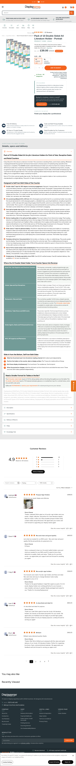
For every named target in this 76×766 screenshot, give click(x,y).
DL (14, 258)
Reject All (67, 762)
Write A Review (38, 472)
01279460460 (15, 385)
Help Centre (43, 716)
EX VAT (42, 2)
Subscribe (69, 740)
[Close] (73, 756)
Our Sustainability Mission (28, 728)
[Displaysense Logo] (33, 7)
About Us (4, 713)
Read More (49, 48)
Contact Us (5, 716)
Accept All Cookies (54, 762)
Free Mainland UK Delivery (15, 18)
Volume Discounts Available (63, 18)
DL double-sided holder (12, 381)
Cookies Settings (7, 762)
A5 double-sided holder (63, 303)
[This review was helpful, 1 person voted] (67, 564)
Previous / (29, 33)
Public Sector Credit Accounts (26, 719)
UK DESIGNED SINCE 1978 (39, 18)
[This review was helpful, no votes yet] (67, 528)
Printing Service (25, 723)
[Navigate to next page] (49, 661)
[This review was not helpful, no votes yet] (70, 528)
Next (33, 33)
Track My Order (6, 724)
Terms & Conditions (45, 719)
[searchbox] (10, 482)
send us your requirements (30, 385)
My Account (5, 721)
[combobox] (35, 13)
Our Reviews (5, 719)
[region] (38, 759)
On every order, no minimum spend (14, 20)
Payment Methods (26, 716)
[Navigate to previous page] (27, 661)
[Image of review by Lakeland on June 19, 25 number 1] (28, 504)
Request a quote (41, 104)
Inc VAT (34, 2)
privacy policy (25, 743)
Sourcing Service (26, 726)
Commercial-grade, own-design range (40, 20)
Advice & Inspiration (45, 713)
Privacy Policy (43, 721)
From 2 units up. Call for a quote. (64, 21)
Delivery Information (27, 713)
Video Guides (62, 713)
